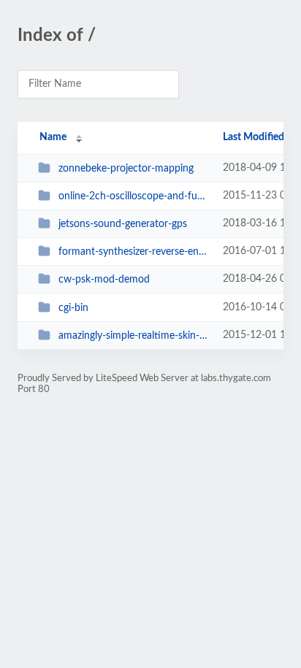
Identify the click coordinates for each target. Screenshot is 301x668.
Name (52, 137)
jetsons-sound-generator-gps (122, 224)
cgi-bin (73, 308)
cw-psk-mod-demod (104, 280)
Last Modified (253, 137)
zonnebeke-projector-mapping (126, 169)
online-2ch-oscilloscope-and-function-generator (133, 196)
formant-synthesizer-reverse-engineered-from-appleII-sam (133, 252)
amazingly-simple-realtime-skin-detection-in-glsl (133, 336)
